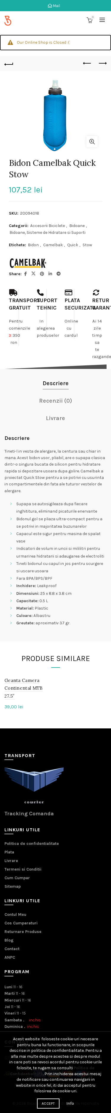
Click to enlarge (92, 141)
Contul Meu (15, 914)
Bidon (33, 244)
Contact (12, 948)
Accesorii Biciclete (47, 225)
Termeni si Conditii (22, 869)
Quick (72, 244)
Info (70, 1103)
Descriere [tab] (56, 383)
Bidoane (77, 225)
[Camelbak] (28, 263)
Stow (87, 244)
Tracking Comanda (29, 813)
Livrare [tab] (55, 418)
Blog (9, 940)
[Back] (8, 63)
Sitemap (12, 886)
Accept (48, 1103)
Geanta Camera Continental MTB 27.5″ (23, 688)
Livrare (11, 860)
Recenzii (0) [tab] (55, 400)
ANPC (9, 957)
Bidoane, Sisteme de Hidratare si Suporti (47, 232)
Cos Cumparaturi (21, 923)
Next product (102, 63)
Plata (9, 852)
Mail (56, 6)
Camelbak (53, 244)
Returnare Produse (22, 931)
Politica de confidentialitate (31, 843)
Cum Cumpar (17, 877)
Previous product (87, 63)
